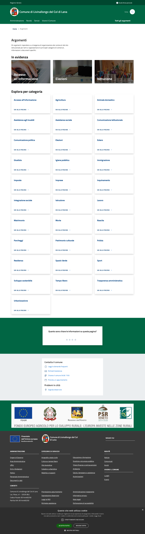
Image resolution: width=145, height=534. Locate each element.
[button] (72, 530)
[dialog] (72, 521)
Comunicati (108, 461)
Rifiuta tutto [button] (81, 526)
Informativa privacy (80, 495)
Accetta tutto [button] (64, 526)
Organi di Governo (16, 457)
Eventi (106, 479)
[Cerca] (132, 11)
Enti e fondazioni (16, 469)
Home (15, 29)
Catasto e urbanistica (49, 469)
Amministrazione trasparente (83, 491)
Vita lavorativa (47, 465)
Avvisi (106, 465)
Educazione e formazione (82, 457)
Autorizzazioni (78, 476)
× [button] (142, 510)
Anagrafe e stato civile (50, 457)
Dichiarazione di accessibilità (83, 503)
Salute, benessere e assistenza (84, 472)
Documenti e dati (16, 480)
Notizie (106, 457)
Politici (12, 473)
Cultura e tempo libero (50, 461)
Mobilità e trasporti (48, 473)
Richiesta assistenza (49, 503)
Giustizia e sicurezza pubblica (83, 461)
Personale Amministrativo (19, 476)
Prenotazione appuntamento (52, 491)
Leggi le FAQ (46, 499)
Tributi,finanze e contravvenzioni (85, 465)
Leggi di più (97, 516)
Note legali (77, 499)
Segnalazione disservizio (50, 495)
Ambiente (76, 469)
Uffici (12, 465)
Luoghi (106, 475)
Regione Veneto (15, 2)
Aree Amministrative (17, 461)
